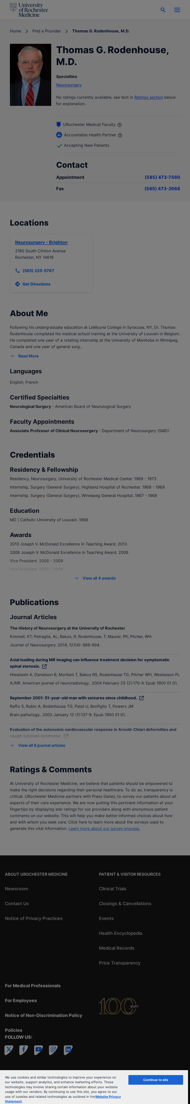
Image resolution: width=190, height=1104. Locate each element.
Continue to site (155, 1080)
